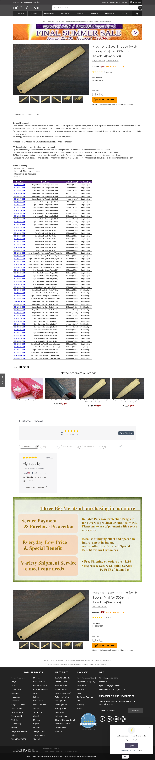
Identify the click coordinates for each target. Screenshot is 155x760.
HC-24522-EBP (19, 318)
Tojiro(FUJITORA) (18, 739)
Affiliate (80, 689)
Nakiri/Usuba (61, 716)
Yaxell (14, 685)
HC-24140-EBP (19, 347)
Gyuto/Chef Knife (62, 678)
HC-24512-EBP (19, 304)
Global (36, 716)
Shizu (35, 693)
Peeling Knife (61, 704)
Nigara (36, 724)
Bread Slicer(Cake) (63, 693)
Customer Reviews (85, 697)
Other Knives (60, 727)
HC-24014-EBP (19, 207)
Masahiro (15, 701)
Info (123, 13)
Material (63, 13)
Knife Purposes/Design (87, 678)
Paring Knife (60, 701)
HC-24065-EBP (19, 278)
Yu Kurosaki (16, 716)
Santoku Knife (61, 685)
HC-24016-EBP (19, 213)
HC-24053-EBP (19, 256)
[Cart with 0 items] (137, 13)
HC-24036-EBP (19, 236)
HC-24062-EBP (19, 270)
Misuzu (36, 720)
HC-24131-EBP (19, 332)
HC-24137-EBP (19, 338)
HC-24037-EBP (19, 239)
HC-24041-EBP (19, 250)
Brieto (14, 735)
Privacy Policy (47, 749)
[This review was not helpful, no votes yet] (50, 487)
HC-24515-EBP (19, 313)
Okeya (14, 727)
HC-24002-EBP (19, 185)
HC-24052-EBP (19, 253)
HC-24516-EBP (19, 315)
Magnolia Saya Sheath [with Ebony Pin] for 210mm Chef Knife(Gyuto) (94, 401)
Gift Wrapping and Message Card (27, 400)
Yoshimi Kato (17, 712)
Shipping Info (33, 114)
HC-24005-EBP (19, 193)
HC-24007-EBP (19, 199)
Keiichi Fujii (16, 724)
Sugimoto (37, 712)
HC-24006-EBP (19, 196)
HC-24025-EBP (19, 222)
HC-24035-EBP (19, 233)
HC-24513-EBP (19, 307)
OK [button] (125, 756)
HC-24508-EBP (19, 296)
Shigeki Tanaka (18, 704)
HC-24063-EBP (19, 273)
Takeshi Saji (16, 708)
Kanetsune (16, 689)
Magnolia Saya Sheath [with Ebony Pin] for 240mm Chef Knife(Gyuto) (128, 401)
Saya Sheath (98, 60)
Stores (93, 13)
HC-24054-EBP (19, 259)
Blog (117, 2)
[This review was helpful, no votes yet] (46, 487)
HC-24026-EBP (19, 224)
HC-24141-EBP (19, 350)
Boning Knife (60, 708)
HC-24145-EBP (19, 352)
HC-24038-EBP (19, 242)
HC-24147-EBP (19, 358)
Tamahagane (39, 735)
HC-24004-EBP (19, 190)
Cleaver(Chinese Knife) (65, 720)
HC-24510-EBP (19, 330)
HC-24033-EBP (19, 227)
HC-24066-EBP (19, 281)
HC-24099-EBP (19, 287)
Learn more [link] (92, 756)
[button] (2, 380)
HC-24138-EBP (19, 341)
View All (36, 739)
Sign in (104, 2)
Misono (36, 678)
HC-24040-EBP (19, 247)
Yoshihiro (15, 720)
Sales (79, 13)
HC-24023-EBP (19, 216)
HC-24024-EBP (19, 219)
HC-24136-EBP (19, 335)
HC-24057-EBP (19, 267)
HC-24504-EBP (19, 293)
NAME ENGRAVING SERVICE (61, 400)
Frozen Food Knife (63, 724)
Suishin (36, 727)
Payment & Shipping (86, 682)
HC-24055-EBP (19, 261)
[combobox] (50, 447)
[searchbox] (27, 446)
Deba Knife (59, 712)
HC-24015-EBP (19, 210)
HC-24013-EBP (19, 205)
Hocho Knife (112, 60)
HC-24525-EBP (19, 327)
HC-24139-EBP (19, 344)
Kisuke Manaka (40, 685)
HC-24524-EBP (19, 324)
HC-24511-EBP (19, 301)
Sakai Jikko (38, 701)
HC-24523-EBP (19, 321)
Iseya (13, 682)
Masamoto (16, 697)
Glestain (15, 693)
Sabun (36, 697)
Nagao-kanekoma (19, 731)
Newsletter (124, 2)
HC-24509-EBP (19, 298)
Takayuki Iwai (39, 731)
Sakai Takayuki (18, 678)
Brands (19, 13)
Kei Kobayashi (39, 682)
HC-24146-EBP (19, 355)
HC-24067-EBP (19, 284)
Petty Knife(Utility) (63, 697)
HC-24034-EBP (19, 230)
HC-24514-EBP (19, 310)
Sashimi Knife (61, 682)
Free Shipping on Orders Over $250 (26, 2)
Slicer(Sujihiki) (61, 689)
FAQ (78, 701)
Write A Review (126, 433)
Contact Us (57, 749)
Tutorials (108, 13)
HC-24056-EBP (19, 264)
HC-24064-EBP (19, 276)
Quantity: (95, 91)
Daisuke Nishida (40, 689)
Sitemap (80, 704)
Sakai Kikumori (40, 704)
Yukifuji (36, 708)
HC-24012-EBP (19, 202)
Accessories (49, 13)
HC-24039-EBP (19, 244)
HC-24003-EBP (19, 188)
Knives (34, 13)
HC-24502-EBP (19, 290)
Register (111, 2)
